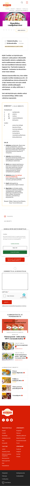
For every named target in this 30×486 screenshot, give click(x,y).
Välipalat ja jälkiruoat (21, 435)
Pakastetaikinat (5, 465)
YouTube (11, 420)
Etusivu (7, 8)
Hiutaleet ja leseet (6, 451)
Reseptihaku (19, 430)
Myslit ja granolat (6, 460)
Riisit (3, 463)
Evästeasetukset (19, 476)
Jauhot (3, 449)
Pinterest (18, 456)
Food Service (8, 482)
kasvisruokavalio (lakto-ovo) (14, 46)
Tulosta (10, 216)
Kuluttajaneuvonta (6, 438)
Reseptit (13, 8)
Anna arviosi (21, 30)
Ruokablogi (4, 435)
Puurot (18, 443)
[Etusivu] (7, 4)
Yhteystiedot (5, 473)
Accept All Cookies (15, 252)
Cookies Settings (15, 243)
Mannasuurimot (5, 458)
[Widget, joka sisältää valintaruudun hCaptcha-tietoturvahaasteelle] (14, 296)
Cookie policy (5, 479)
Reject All (15, 247)
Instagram (7, 420)
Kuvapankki (4, 443)
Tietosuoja (4, 476)
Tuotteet (4, 433)
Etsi (22, 2)
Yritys (3, 440)
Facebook (3, 420)
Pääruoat (18, 8)
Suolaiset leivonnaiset (21, 440)
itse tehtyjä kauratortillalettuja (14, 175)
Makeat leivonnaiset (20, 438)
